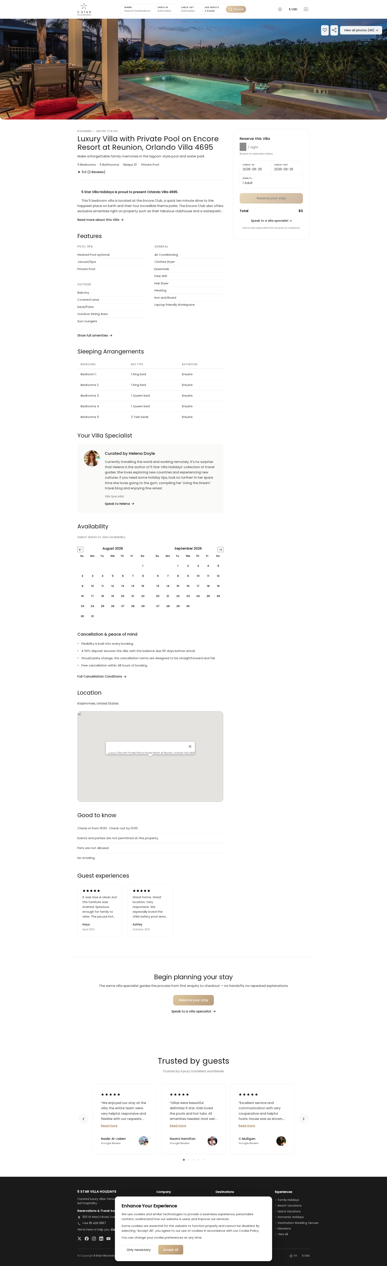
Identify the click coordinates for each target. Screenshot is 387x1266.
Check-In (248, 164)
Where (128, 7)
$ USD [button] (293, 9)
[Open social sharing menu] (334, 30)
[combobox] (214, 11)
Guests (247, 178)
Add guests (212, 7)
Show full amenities (92, 335)
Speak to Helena (117, 504)
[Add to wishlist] (325, 30)
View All (283, 1234)
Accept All (170, 1250)
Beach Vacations (290, 1206)
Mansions (284, 1229)
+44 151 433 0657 (94, 1223)
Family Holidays (288, 1200)
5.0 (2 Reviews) (91, 172)
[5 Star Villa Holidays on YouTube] (108, 1239)
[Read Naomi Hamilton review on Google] (179, 1094)
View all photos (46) (361, 30)
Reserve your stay (193, 1000)
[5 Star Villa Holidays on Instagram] (94, 1239)
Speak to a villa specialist (271, 221)
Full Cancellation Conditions (99, 676)
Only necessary (139, 1250)
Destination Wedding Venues (298, 1223)
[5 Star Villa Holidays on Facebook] (87, 1239)
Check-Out (281, 164)
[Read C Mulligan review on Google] (248, 1094)
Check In (162, 7)
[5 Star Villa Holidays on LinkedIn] (101, 1239)
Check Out (187, 7)
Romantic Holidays (291, 1217)
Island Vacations (289, 1211)
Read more (109, 1126)
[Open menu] (306, 9)
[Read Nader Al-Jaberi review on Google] (110, 1094)
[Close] (190, 746)
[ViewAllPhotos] (193, 69)
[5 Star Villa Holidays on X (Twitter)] (79, 1239)
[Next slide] (303, 1118)
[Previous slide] (83, 1118)
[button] (280, 9)
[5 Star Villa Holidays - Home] (84, 9)
